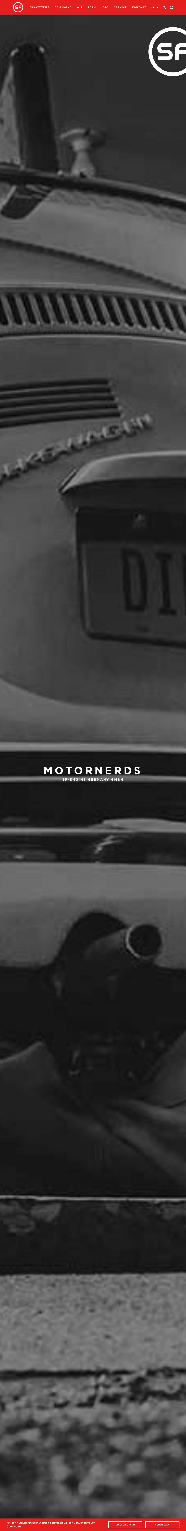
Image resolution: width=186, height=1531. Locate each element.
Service (120, 7)
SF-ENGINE (63, 7)
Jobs (105, 7)
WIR (80, 7)
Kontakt (139, 7)
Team (92, 7)
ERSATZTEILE (39, 7)
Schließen (162, 1524)
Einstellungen (125, 1524)
